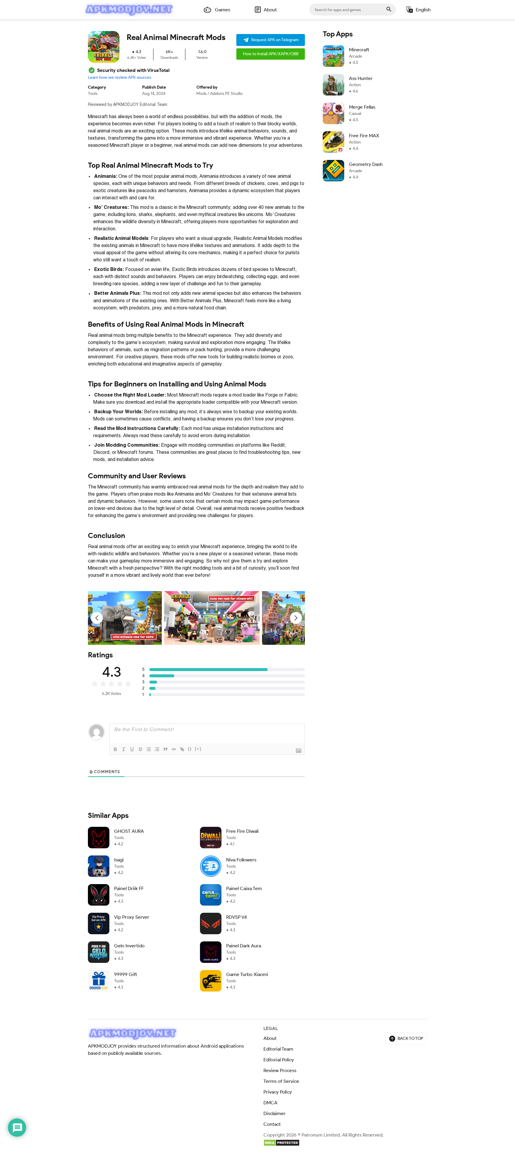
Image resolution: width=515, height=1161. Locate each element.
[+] (198, 749)
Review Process (279, 1070)
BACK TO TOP (410, 1038)
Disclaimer (274, 1113)
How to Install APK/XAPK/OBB (270, 53)
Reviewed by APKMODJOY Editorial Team (127, 105)
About (270, 1038)
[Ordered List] (149, 749)
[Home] (129, 9)
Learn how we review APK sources (119, 77)
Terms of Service (281, 1081)
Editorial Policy (278, 1060)
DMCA (270, 1103)
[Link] (182, 749)
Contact (272, 1124)
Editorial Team (278, 1049)
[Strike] (140, 749)
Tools (92, 93)
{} (190, 749)
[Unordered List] (157, 749)
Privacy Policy (277, 1092)
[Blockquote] (165, 749)
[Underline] (132, 749)
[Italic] (124, 749)
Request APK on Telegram (275, 39)
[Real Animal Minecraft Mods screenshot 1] (114, 618)
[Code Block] (174, 749)
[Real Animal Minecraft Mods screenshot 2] (212, 618)
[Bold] (115, 749)
